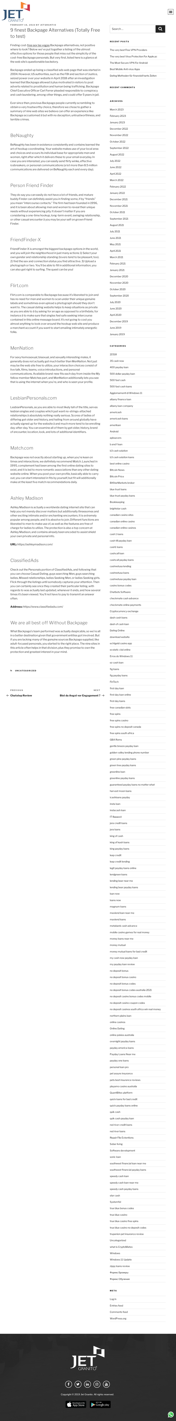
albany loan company (121, 405)
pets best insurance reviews (125, 1079)
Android (114, 431)
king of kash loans (119, 842)
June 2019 (115, 327)
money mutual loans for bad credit (128, 951)
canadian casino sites (121, 514)
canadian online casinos (123, 527)
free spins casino (119, 720)
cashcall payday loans (122, 559)
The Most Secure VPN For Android (129, 62)
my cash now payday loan (124, 957)
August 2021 (117, 225)
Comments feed (119, 1311)
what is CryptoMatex (121, 1246)
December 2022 (119, 128)
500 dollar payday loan (122, 373)
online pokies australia (122, 1034)
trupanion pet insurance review (127, 1233)
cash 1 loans (116, 534)
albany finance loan (120, 399)
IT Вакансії (116, 816)
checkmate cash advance (124, 598)
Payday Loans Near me (122, 1054)
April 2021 (115, 250)
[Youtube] (106, 1384)
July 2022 (115, 160)
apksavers (115, 437)
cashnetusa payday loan (123, 579)
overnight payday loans (122, 1041)
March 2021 (116, 257)
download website (120, 636)
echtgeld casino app (121, 643)
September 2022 (119, 147)
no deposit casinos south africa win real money (135, 1009)
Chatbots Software (120, 591)
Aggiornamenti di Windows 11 (126, 392)
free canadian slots (120, 707)
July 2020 (115, 302)
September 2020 (119, 295)
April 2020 (116, 314)
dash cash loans (118, 617)
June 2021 (115, 237)
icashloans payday (120, 797)
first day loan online (120, 694)
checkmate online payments (125, 604)
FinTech (114, 681)
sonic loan (115, 1156)
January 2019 (117, 334)
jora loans (115, 829)
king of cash (116, 835)
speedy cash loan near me (124, 1182)
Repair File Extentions (122, 1137)
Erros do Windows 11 (121, 656)
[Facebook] (68, 1384)
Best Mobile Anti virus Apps (125, 69)
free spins (115, 713)
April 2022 (115, 173)
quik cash (115, 1111)
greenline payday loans (122, 778)
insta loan (115, 803)
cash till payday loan (121, 540)
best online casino (119, 463)
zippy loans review (120, 1266)
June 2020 (116, 308)
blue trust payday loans (122, 495)
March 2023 (117, 109)
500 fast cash (117, 380)
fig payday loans (119, 675)
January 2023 (117, 122)
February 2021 (118, 263)
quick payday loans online (124, 1105)
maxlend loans (118, 919)
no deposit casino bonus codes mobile (130, 996)
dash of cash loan (119, 624)
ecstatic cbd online (120, 649)
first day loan (117, 688)
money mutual (118, 944)
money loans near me (121, 938)
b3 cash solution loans (122, 457)
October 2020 (118, 289)
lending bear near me (121, 880)
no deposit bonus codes (123, 983)
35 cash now (117, 360)
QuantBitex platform (121, 1092)
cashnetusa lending (120, 566)
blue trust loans (118, 489)
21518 (113, 354)
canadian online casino (122, 521)
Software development (122, 1150)
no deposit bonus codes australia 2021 (131, 989)
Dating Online (117, 630)
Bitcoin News (117, 469)
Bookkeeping (117, 502)
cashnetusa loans (119, 572)
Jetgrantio (48, 25)
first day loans (117, 701)
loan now (115, 893)
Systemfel (115, 1201)
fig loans (114, 669)
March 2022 (116, 180)
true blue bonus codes (122, 1208)
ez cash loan (116, 662)
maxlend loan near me (122, 912)
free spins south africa (122, 733)
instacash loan (118, 810)
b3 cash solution (119, 450)
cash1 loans (116, 546)
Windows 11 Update (121, 1259)
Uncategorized (26, 670)
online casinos (117, 1022)
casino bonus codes (120, 585)
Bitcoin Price (117, 476)
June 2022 (115, 167)
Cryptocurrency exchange (124, 611)
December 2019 (119, 321)
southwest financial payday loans (128, 1169)
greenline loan (117, 771)
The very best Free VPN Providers (128, 49)
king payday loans (119, 848)
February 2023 (118, 115)
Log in (113, 1299)
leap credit (115, 855)
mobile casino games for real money (129, 932)
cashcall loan (117, 553)
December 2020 (119, 276)
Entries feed (116, 1305)
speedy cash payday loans (124, 1188)
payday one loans (119, 1060)
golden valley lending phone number (129, 752)
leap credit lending (120, 861)
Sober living (116, 1144)
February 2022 (118, 186)
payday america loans (122, 1047)
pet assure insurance (121, 1073)
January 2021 (117, 270)
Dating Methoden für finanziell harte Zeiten (133, 75)
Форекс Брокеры (119, 1272)
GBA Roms (116, 739)
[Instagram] (97, 1384)
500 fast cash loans (121, 386)
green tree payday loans (123, 765)
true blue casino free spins (124, 1221)
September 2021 (119, 218)
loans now (115, 900)
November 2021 (119, 205)
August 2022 (117, 154)
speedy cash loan (119, 1176)
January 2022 (117, 192)
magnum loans (118, 906)
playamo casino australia (123, 1086)
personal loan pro (119, 1067)
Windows (115, 1253)
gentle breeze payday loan (124, 745)
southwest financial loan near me (128, 1163)
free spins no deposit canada (125, 726)
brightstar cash (118, 508)
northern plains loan (120, 1015)
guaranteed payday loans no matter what (132, 784)
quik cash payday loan (122, 1118)
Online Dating (117, 1028)
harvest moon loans (120, 790)
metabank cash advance (123, 925)
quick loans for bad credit (123, 1099)
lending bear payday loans (124, 887)
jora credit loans (118, 823)
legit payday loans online (123, 868)
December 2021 (119, 199)
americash (116, 412)
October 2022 (117, 141)
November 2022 (119, 135)
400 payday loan (119, 367)
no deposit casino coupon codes (127, 1002)
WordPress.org (118, 1318)
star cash (115, 1195)
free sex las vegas (38, 45)
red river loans (117, 1131)
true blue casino (118, 1214)
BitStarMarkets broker (122, 482)
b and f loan (116, 444)
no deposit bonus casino (123, 977)
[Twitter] (78, 1384)
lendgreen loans (118, 874)
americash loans (119, 418)
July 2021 (115, 231)
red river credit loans (121, 1124)
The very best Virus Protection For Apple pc (133, 56)
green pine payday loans (123, 758)
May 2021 (115, 244)
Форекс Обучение (120, 1278)
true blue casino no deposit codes (128, 1227)
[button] (170, 12)
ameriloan (115, 425)
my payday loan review (122, 964)
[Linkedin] (87, 1384)
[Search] (160, 28)
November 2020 (119, 282)
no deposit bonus (119, 970)
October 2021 (117, 212)
